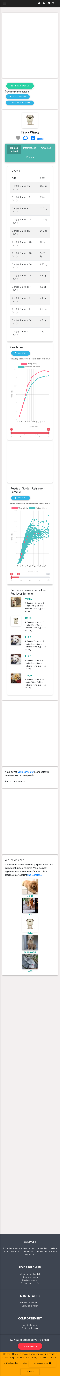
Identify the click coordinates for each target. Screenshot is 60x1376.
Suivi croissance (30, 1280)
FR (53, 3)
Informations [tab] (29, 148)
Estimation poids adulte (30, 1274)
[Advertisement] (30, 45)
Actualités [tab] (46, 148)
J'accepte (30, 1371)
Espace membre (30, 1346)
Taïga (28, 675)
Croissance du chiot (30, 1283)
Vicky (28, 599)
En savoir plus (41, 1363)
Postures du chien (30, 1328)
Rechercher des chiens (20, 103)
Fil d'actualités (21, 86)
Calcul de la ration (30, 1306)
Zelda (30, 896)
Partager (39, 139)
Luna (28, 637)
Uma (30, 914)
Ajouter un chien (18, 97)
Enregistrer (21, 353)
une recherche (34, 875)
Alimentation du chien (30, 1302)
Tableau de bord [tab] (14, 150)
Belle (28, 618)
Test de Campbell (30, 1325)
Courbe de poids (30, 1277)
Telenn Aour (30, 952)
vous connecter (25, 772)
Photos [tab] (30, 157)
